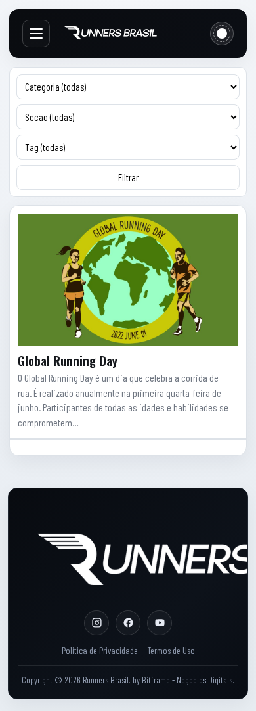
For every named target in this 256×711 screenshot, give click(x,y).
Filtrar (128, 177)
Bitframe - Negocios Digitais (187, 679)
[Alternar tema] (222, 33)
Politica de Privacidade (100, 650)
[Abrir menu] (36, 33)
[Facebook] (128, 622)
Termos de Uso (171, 650)
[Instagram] (96, 622)
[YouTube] (159, 622)
